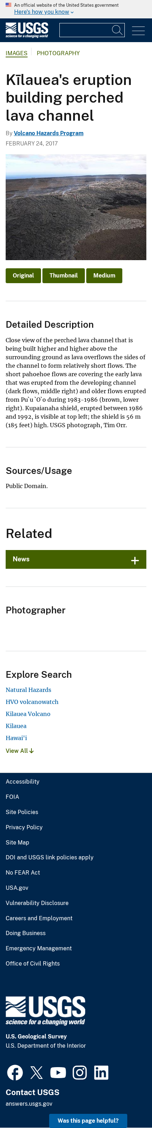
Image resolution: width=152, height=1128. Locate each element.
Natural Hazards (28, 689)
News (21, 559)
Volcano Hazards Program (48, 133)
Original (23, 275)
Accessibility (23, 782)
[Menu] (138, 30)
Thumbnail (63, 275)
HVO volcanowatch (32, 701)
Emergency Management (39, 948)
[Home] (27, 36)
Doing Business (26, 933)
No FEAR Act (23, 873)
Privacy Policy (24, 827)
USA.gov (17, 888)
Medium (104, 275)
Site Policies (22, 812)
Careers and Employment (39, 918)
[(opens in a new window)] (15, 1071)
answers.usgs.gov (29, 1103)
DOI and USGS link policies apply (50, 857)
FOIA (12, 797)
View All (17, 751)
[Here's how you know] (76, 9)
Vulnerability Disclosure (37, 903)
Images (17, 53)
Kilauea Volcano (28, 713)
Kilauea (16, 725)
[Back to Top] (126, 1102)
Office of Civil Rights (33, 964)
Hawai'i (16, 737)
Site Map (17, 843)
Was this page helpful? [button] (88, 1120)
